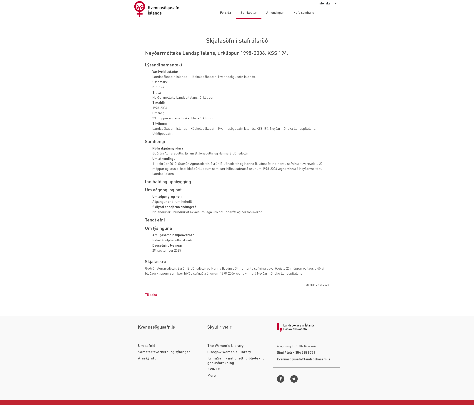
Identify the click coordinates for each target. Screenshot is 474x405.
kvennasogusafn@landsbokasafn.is (303, 359)
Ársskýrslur (148, 358)
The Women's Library (225, 345)
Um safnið (146, 345)
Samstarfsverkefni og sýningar (164, 351)
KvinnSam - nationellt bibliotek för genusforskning (236, 360)
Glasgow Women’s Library (229, 351)
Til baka (151, 294)
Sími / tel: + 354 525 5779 (296, 352)
